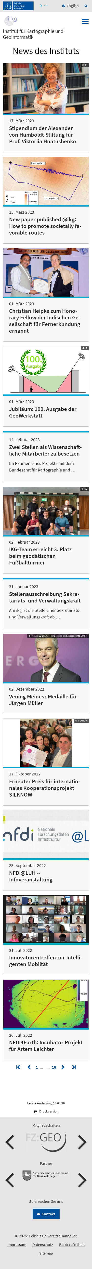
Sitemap (46, 1253)
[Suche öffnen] (87, 6)
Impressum (17, 1244)
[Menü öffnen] (85, 23)
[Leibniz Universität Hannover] (18, 5)
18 (54, 1067)
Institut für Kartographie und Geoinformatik (33, 34)
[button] (10, 1142)
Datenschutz (42, 1244)
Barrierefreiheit (72, 1244)
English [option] (73, 5)
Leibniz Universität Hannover (53, 1235)
